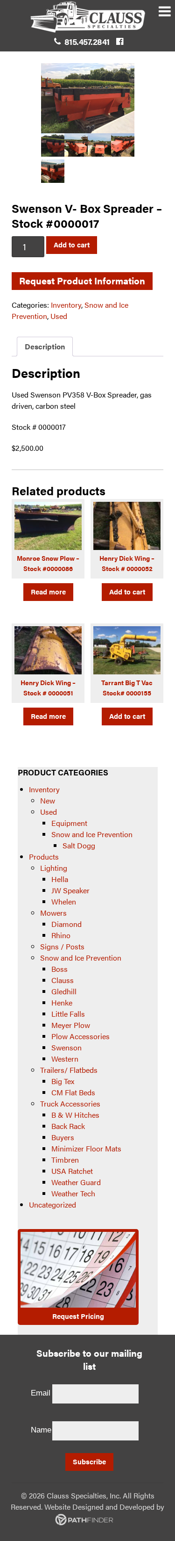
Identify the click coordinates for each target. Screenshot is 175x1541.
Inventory (66, 304)
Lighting (53, 867)
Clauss (62, 980)
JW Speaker (70, 890)
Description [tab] (45, 346)
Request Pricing (78, 1316)
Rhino (60, 935)
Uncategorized (52, 1204)
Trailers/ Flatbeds (69, 1069)
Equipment (69, 823)
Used (58, 316)
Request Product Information (82, 280)
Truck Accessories (70, 1103)
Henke (61, 1002)
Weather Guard (76, 1182)
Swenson (66, 1047)
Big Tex (62, 1081)
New (47, 800)
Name (41, 1429)
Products (44, 856)
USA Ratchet (72, 1170)
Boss (59, 968)
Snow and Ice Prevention (92, 834)
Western (64, 1058)
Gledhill (64, 991)
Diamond (66, 924)
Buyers (62, 1137)
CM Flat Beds (73, 1092)
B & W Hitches (75, 1114)
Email (40, 1393)
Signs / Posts (62, 946)
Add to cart (72, 244)
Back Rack (68, 1126)
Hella (59, 879)
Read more (48, 591)
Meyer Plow (70, 1025)
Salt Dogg (79, 845)
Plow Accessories (80, 1036)
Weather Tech (73, 1193)
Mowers (53, 912)
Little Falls (68, 1013)
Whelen (63, 901)
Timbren (65, 1159)
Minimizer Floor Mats (86, 1148)
